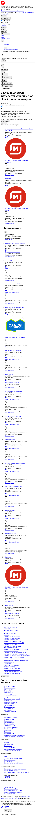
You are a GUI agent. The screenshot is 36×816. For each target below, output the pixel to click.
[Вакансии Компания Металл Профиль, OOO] (19, 326)
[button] (3, 35)
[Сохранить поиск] (2, 65)
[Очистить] (3, 60)
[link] (4, 31)
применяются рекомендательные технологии (15, 797)
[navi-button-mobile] (2, 41)
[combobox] (9, 57)
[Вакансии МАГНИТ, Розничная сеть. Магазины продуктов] (19, 149)
